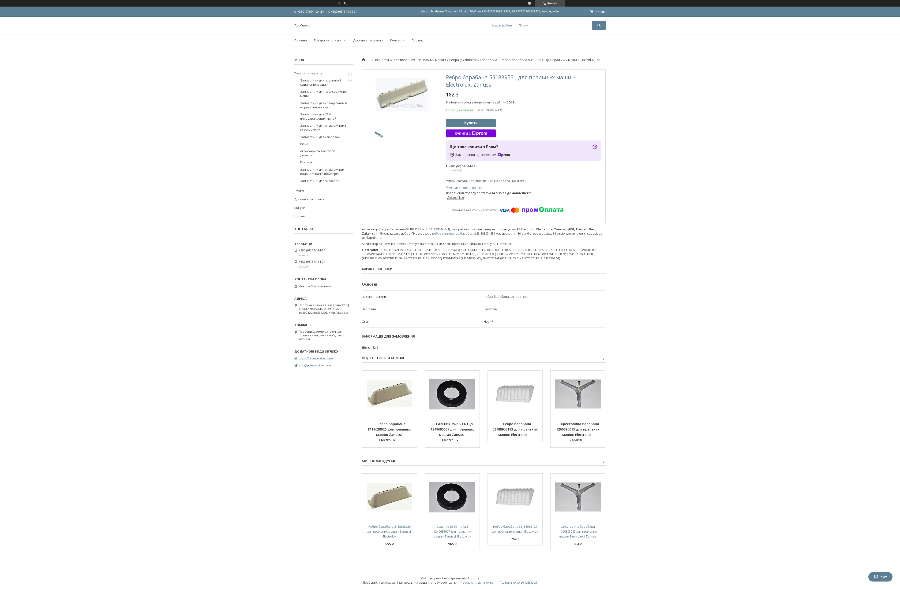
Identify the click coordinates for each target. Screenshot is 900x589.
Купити (471, 123)
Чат (884, 577)
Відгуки (299, 208)
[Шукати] (599, 25)
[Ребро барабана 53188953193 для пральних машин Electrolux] (515, 394)
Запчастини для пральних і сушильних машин (410, 60)
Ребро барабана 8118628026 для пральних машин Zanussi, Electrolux (390, 432)
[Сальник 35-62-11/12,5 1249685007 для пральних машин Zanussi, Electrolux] (452, 394)
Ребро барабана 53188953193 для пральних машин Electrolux (515, 429)
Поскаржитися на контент (479, 583)
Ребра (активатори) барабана (473, 60)
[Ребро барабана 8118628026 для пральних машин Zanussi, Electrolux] (389, 394)
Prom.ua (473, 578)
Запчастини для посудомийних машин (323, 93)
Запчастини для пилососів (319, 181)
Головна (300, 40)
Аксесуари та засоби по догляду (318, 153)
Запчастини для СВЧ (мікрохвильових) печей (318, 116)
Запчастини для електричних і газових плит (323, 127)
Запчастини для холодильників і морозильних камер (324, 105)
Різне (304, 144)
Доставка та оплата (368, 40)
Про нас (417, 40)
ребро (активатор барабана (453, 233)
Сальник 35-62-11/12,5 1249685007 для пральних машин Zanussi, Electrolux (453, 432)
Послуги (306, 162)
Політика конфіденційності (518, 583)
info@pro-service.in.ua (315, 365)
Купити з (463, 133)
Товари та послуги (327, 40)
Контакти (397, 40)
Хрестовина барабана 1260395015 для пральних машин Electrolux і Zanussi (578, 432)
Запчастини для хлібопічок (320, 137)
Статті (299, 191)
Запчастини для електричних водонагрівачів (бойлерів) (322, 171)
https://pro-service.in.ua (316, 358)
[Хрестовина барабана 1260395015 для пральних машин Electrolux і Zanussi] (578, 394)
